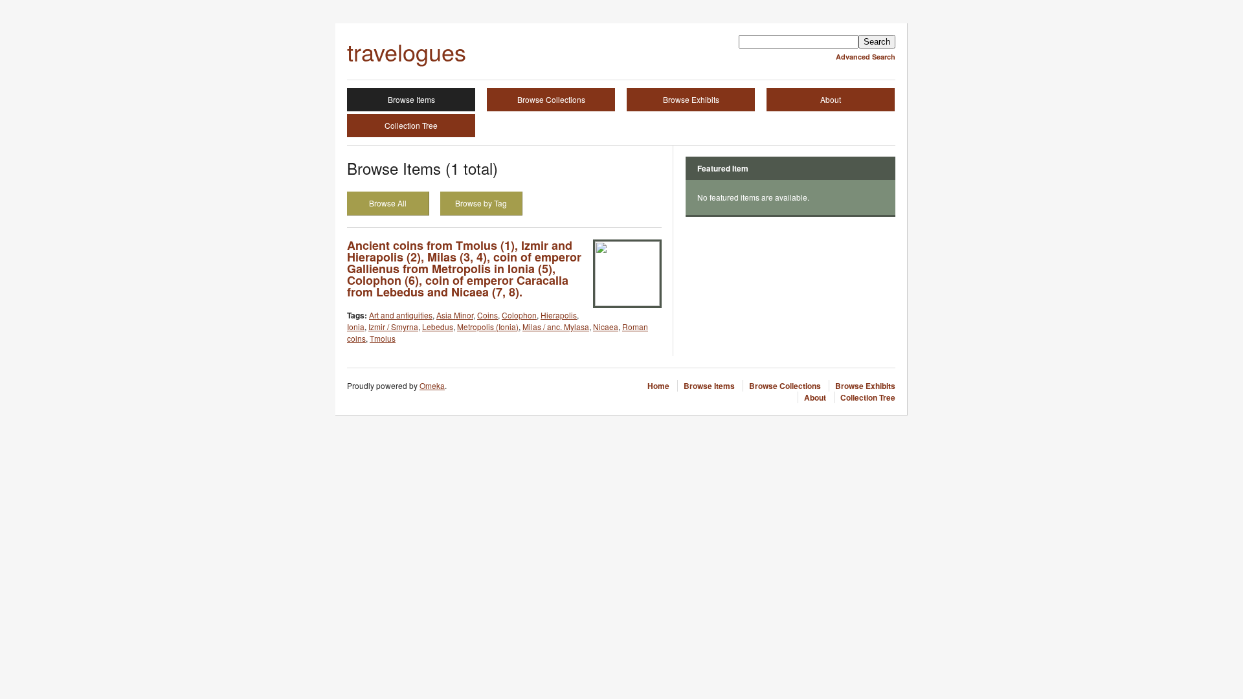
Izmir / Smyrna (393, 326)
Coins (487, 314)
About (830, 99)
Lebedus (437, 326)
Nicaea (605, 326)
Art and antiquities (400, 314)
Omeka (432, 385)
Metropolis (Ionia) (488, 326)
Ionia (355, 326)
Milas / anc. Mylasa (555, 326)
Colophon (519, 314)
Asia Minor (454, 314)
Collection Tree (411, 125)
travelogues (406, 51)
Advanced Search (865, 56)
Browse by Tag (481, 202)
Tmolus (383, 338)
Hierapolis (559, 314)
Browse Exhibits (691, 99)
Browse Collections (551, 99)
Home (658, 386)
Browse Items (411, 99)
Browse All (388, 202)
